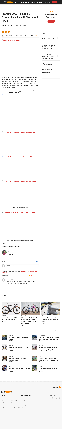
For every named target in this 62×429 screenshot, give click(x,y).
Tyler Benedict (10, 25)
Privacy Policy (37, 423)
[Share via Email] (9, 32)
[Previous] (51, 295)
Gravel (22, 2)
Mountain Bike (14, 405)
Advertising (23, 409)
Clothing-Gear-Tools (15, 407)
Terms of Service (58, 423)
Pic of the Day (4, 402)
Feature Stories (31, 2)
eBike (26, 2)
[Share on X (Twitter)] (6, 32)
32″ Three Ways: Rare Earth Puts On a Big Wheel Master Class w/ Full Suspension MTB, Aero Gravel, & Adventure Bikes (48, 348)
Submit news (24, 402)
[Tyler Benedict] (4, 253)
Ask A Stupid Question (26, 405)
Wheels (40, 366)
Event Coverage (39, 2)
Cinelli (25, 90)
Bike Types (3, 397)
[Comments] (33, 32)
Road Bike (17, 246)
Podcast (23, 407)
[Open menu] (2, 2)
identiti (11, 92)
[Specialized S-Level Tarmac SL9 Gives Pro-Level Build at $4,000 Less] (11, 308)
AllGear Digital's (10, 416)
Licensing (52, 423)
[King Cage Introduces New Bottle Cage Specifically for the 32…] (4, 358)
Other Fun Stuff (14, 400)
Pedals (10, 366)
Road (19, 2)
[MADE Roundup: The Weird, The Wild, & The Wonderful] (4, 337)
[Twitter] (52, 398)
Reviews (13, 402)
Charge (17, 92)
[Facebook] (48, 398)
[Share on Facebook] (3, 32)
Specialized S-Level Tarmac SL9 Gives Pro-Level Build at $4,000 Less (48, 38)
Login (37, 261)
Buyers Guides (47, 2)
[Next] (53, 295)
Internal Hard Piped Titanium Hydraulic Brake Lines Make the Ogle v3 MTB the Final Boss (48, 56)
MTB (15, 2)
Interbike (11, 246)
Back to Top (55, 387)
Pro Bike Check (42, 335)
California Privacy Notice (45, 423)
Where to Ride (4, 405)
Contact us (23, 400)
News (42, 315)
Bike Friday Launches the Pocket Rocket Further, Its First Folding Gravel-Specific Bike (48, 71)
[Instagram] (56, 398)
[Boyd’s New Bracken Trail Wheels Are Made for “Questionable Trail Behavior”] (34, 368)
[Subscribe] (59, 398)
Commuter (5, 246)
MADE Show (23, 315)
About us (23, 397)
